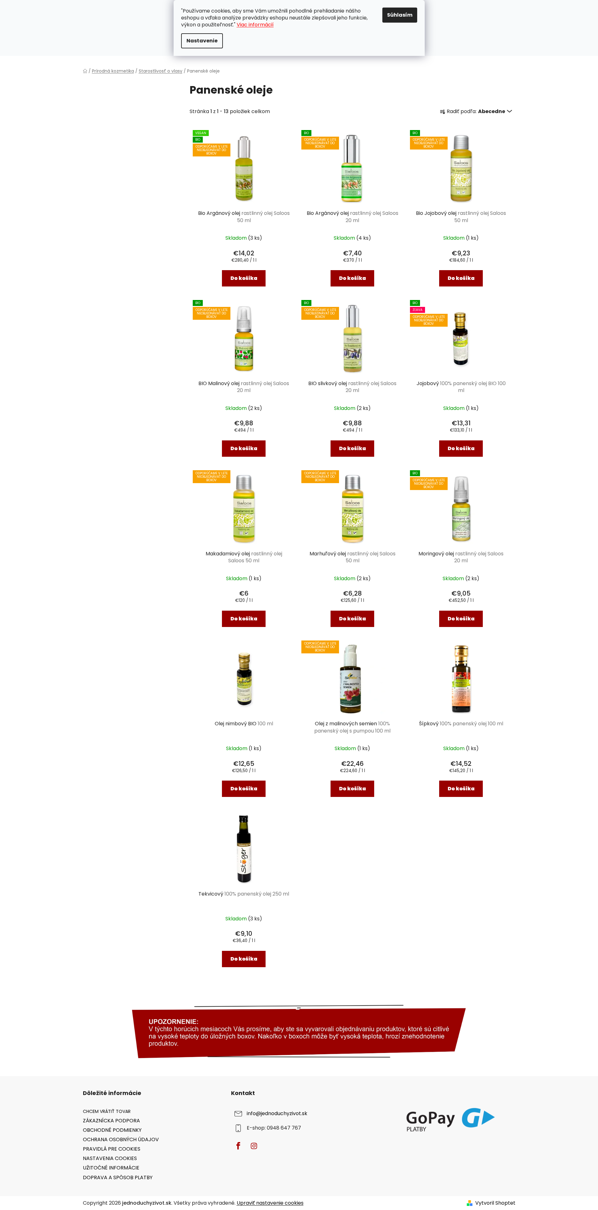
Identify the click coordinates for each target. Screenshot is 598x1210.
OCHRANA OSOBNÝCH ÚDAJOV (121, 1139)
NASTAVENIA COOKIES (110, 1158)
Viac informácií (255, 24)
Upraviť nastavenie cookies (270, 1203)
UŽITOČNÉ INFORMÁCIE (111, 1167)
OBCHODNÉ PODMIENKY (112, 1130)
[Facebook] (238, 1146)
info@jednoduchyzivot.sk (277, 1113)
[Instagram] (254, 1146)
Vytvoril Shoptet (495, 1203)
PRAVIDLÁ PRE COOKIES (111, 1149)
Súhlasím (399, 15)
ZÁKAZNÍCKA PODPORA (111, 1120)
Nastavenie (202, 40)
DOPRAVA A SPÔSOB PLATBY (118, 1177)
